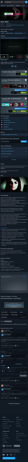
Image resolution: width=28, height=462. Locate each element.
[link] (15, 93)
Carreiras (18, 421)
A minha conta (19, 439)
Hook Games (8, 25)
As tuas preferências (17, 298)
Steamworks (5, 423)
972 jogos (5, 386)
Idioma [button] (21, 312)
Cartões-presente (6, 428)
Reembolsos (5, 442)
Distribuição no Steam (7, 425)
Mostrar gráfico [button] (22, 317)
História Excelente (19, 33)
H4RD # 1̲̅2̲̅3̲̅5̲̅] (7, 330)
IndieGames (3, 168)
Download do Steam (20, 433)
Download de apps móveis (9, 458)
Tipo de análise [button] (4, 312)
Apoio (17, 437)
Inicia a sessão (4, 62)
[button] (3, 5)
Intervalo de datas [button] (4, 314)
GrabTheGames (15, 25)
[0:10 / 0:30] (14, 46)
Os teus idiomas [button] (7, 321)
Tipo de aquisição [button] (13, 312)
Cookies (4, 439)
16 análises (11, 331)
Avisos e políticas (6, 437)
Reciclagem (18, 425)
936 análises (11, 386)
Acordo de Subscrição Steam (8, 421)
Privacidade (5, 433)
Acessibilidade (5, 435)
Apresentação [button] (4, 317)
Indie (2, 33)
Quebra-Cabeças (9, 33)
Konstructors (8, 23)
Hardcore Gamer (4, 171)
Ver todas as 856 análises (14, 403)
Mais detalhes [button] (23, 375)
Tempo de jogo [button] (14, 314)
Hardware (18, 423)
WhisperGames (21, 25)
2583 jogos (6, 331)
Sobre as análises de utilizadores (6, 298)
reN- (5, 351)
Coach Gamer (6, 385)
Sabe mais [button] (24, 141)
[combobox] (14, 2)
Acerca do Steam (6, 419)
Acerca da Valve (19, 419)
